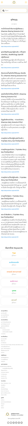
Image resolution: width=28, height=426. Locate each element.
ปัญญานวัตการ (4, 370)
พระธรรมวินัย (4, 339)
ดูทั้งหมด (14, 255)
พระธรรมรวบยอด (6, 330)
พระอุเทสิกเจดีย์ (4, 317)
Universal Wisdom (5, 372)
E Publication (4, 374)
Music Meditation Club (6, 383)
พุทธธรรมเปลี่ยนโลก (5, 326)
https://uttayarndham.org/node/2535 (10, 190)
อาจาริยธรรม (3, 343)
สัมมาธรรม (3, 328)
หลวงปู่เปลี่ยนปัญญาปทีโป (8, 368)
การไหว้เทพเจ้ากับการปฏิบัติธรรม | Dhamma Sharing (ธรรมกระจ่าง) (12, 30)
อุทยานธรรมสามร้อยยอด (6, 402)
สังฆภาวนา (3, 341)
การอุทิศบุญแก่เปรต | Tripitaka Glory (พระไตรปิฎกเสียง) (13, 150)
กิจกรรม (2, 404)
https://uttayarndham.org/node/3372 (10, 132)
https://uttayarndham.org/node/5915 (10, 209)
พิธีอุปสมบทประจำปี (5, 350)
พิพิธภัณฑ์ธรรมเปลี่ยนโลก (6, 366)
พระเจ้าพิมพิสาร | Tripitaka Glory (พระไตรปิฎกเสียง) (12, 215)
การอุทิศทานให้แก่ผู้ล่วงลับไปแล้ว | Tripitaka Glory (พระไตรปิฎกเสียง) (13, 139)
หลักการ (2, 400)
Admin (2, 408)
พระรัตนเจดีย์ (3, 313)
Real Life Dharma (5, 391)
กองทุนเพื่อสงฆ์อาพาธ (5, 346)
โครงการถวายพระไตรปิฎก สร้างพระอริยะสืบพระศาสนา (12, 345)
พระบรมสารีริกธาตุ (5, 315)
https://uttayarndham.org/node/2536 (10, 172)
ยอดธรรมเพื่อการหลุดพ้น (7, 332)
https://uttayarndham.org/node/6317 (10, 46)
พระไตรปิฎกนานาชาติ (5, 324)
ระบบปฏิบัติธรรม (4, 359)
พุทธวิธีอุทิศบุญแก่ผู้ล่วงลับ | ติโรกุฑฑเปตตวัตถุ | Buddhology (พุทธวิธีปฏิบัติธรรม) (13, 54)
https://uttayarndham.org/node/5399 (10, 88)
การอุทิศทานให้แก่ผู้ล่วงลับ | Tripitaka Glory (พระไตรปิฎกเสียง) (13, 178)
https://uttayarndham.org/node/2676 (10, 144)
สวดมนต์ (3, 387)
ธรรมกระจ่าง (3, 376)
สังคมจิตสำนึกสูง (4, 389)
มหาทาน (2, 352)
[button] (26, 2)
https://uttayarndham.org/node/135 (9, 237)
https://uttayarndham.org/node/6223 (10, 67)
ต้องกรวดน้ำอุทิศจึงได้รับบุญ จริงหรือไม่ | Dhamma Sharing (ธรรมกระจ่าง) (13, 74)
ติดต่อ (2, 406)
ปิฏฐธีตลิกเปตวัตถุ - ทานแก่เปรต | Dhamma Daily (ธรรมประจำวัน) (12, 121)
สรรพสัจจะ (3, 385)
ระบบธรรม (3, 334)
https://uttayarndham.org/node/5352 (10, 114)
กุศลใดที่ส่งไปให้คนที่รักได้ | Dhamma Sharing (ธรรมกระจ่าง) (13, 95)
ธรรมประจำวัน (4, 378)
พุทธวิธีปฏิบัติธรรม (5, 357)
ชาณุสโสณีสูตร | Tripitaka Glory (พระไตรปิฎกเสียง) (12, 197)
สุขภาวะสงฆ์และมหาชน (5, 393)
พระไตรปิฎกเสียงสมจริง (6, 322)
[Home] (14, 2)
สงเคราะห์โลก (4, 395)
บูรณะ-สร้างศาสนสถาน (5, 348)
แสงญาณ (3, 361)
